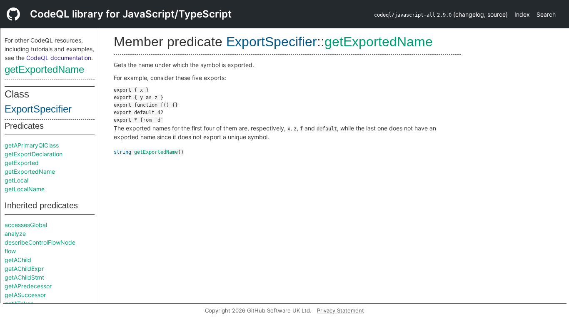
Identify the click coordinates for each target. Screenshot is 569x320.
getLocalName (25, 188)
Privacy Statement (340, 310)
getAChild (18, 259)
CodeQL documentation (58, 57)
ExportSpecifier (38, 109)
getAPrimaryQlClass (32, 145)
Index (522, 14)
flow (10, 251)
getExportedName (44, 69)
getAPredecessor (28, 286)
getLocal (16, 180)
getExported (22, 162)
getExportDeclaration (33, 154)
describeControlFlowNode (40, 242)
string (122, 152)
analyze (15, 233)
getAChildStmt (24, 277)
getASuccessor (25, 294)
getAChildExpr (24, 268)
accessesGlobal (26, 224)
